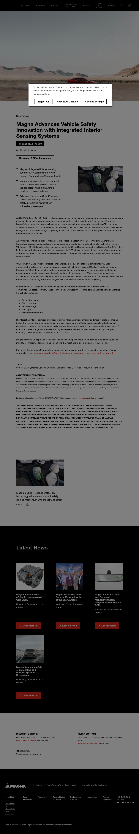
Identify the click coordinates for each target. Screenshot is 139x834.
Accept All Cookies (67, 101)
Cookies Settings (94, 101)
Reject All (43, 101)
